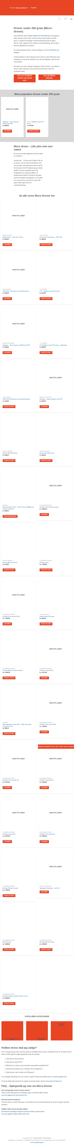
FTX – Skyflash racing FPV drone (35, 122)
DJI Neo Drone (44, 562)
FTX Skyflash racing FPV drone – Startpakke (53, 345)
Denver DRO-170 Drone (47, 616)
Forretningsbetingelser (37, 1142)
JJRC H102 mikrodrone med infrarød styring (16, 399)
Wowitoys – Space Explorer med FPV (51, 399)
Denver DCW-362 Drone (10, 453)
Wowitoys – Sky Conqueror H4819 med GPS (11, 122)
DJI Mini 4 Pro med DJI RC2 (11, 616)
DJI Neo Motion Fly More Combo (13, 670)
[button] (65, 18)
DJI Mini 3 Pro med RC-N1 (11, 780)
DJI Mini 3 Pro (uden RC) (47, 834)
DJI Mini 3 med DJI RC (46, 780)
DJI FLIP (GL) (7, 942)
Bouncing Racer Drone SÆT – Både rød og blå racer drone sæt (17, 725)
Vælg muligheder (10, 516)
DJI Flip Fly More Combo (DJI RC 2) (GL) (15, 996)
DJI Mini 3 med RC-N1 (46, 670)
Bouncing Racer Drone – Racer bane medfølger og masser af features (18, 508)
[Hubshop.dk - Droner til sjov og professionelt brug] (16, 19)
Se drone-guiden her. (60, 1077)
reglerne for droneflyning (41, 36)
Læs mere (7, 131)
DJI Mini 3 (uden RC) (9, 834)
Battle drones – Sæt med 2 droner (13, 237)
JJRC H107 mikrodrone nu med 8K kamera (16, 291)
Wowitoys (53, 50)
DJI (48, 50)
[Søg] (59, 18)
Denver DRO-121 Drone (10, 562)
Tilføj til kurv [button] (34, 131)
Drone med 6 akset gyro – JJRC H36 (51, 237)
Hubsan (16, 52)
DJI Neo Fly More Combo (10, 888)
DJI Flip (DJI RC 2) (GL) (47, 942)
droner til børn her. (56, 1081)
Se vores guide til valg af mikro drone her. (15, 1114)
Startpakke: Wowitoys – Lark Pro (49, 888)
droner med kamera (61, 1025)
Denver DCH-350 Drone (47, 453)
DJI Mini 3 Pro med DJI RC (48, 724)
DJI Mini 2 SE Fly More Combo (49, 507)
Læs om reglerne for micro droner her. (14, 1095)
